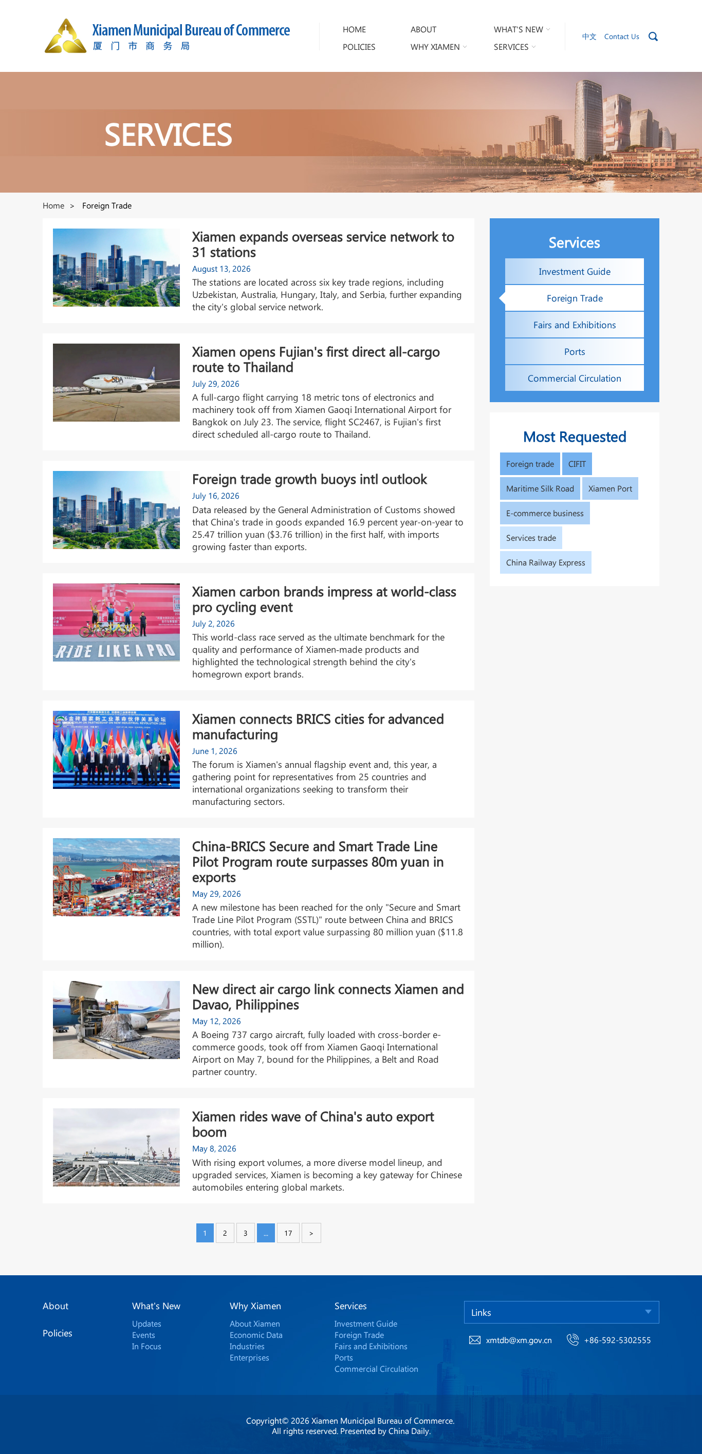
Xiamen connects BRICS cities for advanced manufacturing (318, 726)
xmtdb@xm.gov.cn (519, 1339)
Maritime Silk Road (540, 488)
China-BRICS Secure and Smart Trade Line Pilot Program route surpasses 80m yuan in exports (318, 861)
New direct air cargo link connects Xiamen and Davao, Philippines (328, 996)
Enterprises (249, 1357)
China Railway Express (545, 562)
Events (143, 1334)
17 (288, 1233)
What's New (156, 1305)
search (653, 36)
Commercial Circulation (376, 1368)
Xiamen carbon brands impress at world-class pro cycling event (324, 598)
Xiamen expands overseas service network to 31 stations (323, 244)
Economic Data (256, 1334)
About (55, 1305)
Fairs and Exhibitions (371, 1345)
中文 (589, 36)
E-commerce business (545, 512)
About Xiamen (255, 1323)
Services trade (531, 537)
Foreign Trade (359, 1334)
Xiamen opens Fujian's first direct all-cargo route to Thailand (316, 359)
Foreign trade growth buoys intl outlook (309, 478)
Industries (247, 1345)
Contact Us (621, 36)
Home (53, 205)
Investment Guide (366, 1323)
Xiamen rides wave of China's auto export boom (313, 1123)
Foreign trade (530, 463)
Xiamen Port (610, 488)
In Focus (146, 1345)
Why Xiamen (255, 1305)
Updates (146, 1323)
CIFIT (577, 463)
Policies (57, 1333)
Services (351, 1305)
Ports (344, 1357)
